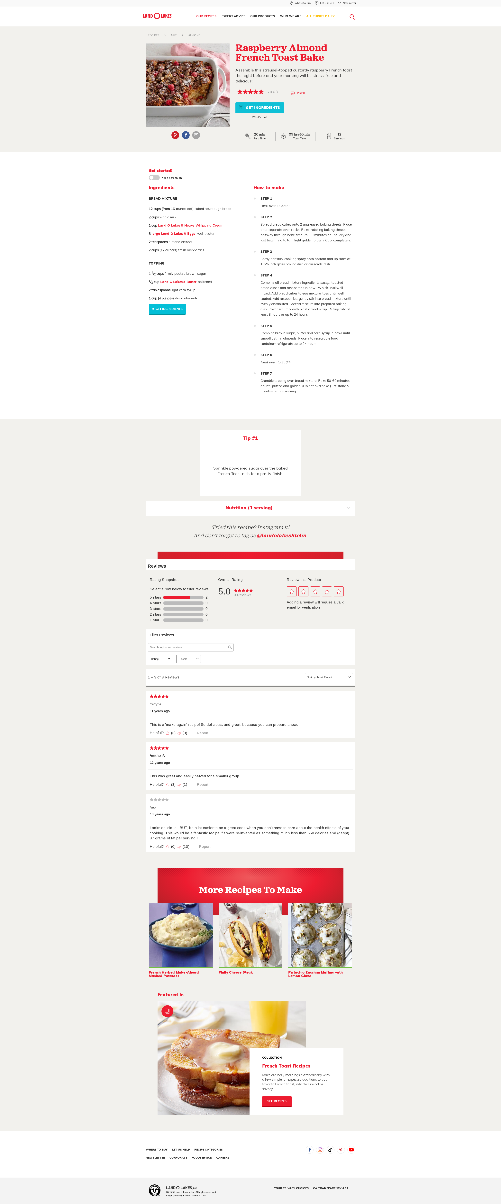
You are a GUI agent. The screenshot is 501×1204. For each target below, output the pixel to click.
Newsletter (155, 1157)
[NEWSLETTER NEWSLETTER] (359, 8)
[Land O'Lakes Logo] (157, 16)
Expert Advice (233, 16)
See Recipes (277, 1101)
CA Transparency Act (330, 1188)
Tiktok (330, 1150)
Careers (222, 1157)
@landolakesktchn (281, 535)
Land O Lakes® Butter (178, 282)
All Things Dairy (320, 16)
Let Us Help (181, 1149)
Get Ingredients (262, 108)
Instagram (320, 1150)
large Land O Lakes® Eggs (173, 233)
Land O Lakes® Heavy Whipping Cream (190, 225)
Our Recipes (206, 16)
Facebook (186, 135)
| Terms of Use (198, 1195)
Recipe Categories (208, 1149)
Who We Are (290, 16)
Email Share (196, 135)
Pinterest (175, 135)
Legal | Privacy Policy (178, 1195)
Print (301, 92)
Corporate (178, 1157)
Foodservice (202, 1157)
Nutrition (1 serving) (249, 508)
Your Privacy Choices (291, 1188)
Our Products (262, 16)
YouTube (351, 1150)
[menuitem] (206, 16)
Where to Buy (157, 1149)
